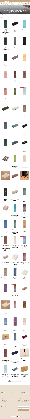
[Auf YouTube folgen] (5, 406)
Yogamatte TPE (24, 29)
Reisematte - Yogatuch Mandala (24, 62)
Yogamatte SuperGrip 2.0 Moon (5, 47)
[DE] (2, 3)
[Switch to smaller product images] (2, 17)
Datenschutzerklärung (3, 393)
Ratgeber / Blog (23, 392)
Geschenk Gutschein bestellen (25, 391)
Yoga (12, 388)
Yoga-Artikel (4, 14)
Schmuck (13, 393)
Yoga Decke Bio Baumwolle (5, 213)
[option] (3, 3)
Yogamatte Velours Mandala (24, 96)
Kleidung (13, 391)
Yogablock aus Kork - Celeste (5, 342)
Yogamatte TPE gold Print (15, 277)
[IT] (5, 3)
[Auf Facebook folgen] (1, 406)
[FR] (3, 3)
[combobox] (2, 3)
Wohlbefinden (13, 392)
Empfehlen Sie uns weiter (24, 393)
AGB (1, 388)
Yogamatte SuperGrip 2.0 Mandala (5, 30)
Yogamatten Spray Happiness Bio (24, 358)
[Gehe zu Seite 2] (20, 380)
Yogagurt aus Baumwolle (5, 262)
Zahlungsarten (3, 392)
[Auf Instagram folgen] (3, 406)
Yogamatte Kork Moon (24, 229)
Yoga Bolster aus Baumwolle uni (15, 30)
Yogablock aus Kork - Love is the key (24, 374)
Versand (2, 391)
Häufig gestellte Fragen (24, 388)
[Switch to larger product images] (1, 17)
